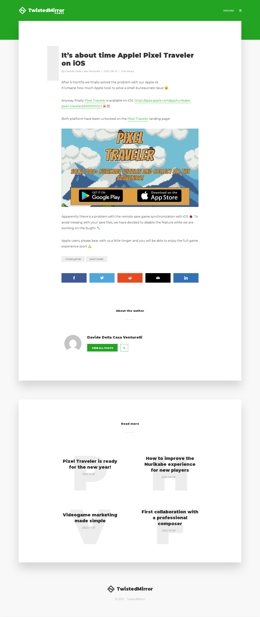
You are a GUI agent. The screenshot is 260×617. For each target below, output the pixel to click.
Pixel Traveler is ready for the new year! (90, 464)
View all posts (102, 348)
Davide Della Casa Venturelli (82, 71)
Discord (228, 10)
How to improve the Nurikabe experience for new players (169, 464)
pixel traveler (97, 259)
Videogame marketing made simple (90, 517)
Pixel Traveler (95, 100)
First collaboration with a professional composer (170, 517)
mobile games (73, 259)
